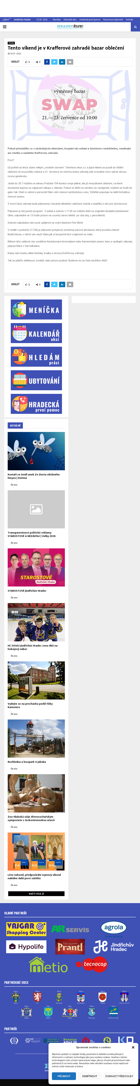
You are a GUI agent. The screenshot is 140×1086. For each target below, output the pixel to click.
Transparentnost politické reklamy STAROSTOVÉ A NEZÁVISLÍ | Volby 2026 (32, 534)
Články (11, 43)
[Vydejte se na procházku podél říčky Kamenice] (36, 680)
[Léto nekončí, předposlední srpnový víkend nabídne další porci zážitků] (36, 851)
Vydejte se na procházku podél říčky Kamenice (30, 706)
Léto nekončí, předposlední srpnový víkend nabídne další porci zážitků (34, 877)
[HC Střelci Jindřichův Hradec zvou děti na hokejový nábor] (36, 622)
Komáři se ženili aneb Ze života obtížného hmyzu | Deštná (34, 476)
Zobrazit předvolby (119, 1076)
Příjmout (64, 1076)
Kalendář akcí (70, 19)
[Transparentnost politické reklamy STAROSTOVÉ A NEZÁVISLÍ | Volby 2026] (36, 509)
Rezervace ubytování (113, 19)
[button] (133, 1047)
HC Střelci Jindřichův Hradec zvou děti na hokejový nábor (33, 647)
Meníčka (57, 19)
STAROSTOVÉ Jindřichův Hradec (27, 591)
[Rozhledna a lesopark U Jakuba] (36, 738)
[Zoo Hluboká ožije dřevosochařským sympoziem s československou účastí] (36, 793)
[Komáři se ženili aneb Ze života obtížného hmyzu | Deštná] (36, 451)
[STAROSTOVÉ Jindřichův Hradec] (36, 567)
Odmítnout (89, 1076)
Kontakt (129, 19)
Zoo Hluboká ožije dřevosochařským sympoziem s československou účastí (31, 819)
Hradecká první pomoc (89, 19)
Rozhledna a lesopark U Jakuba (27, 762)
